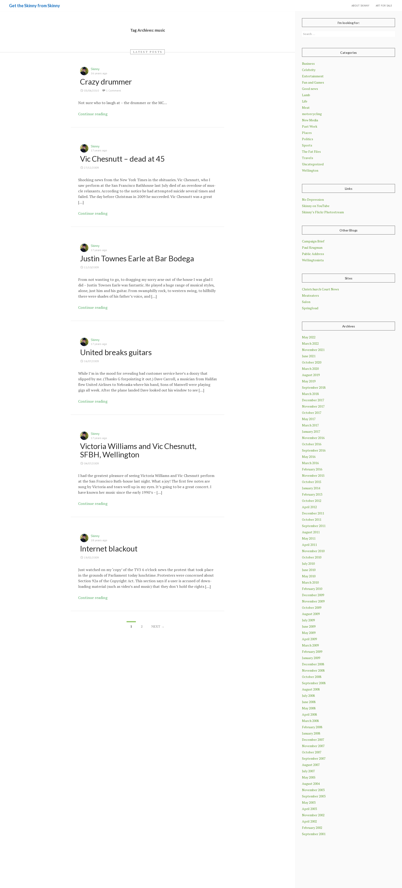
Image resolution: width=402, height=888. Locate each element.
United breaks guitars (116, 352)
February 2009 (312, 651)
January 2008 (311, 733)
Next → (157, 626)
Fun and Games (313, 82)
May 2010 (308, 576)
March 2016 (310, 463)
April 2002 (309, 821)
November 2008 (313, 670)
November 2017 (313, 406)
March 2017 (310, 425)
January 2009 (311, 658)
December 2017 (313, 400)
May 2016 (308, 456)
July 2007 (308, 771)
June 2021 (308, 356)
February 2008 (312, 727)
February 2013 (312, 494)
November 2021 (313, 349)
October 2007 (311, 752)
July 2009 (308, 620)
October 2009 (311, 607)
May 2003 (308, 802)
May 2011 (308, 538)
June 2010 (308, 570)
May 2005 (308, 777)
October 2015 (311, 482)
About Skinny (360, 5)
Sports (307, 145)
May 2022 (308, 337)
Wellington (310, 170)
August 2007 (311, 764)
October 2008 (311, 676)
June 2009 (308, 626)
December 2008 (313, 664)
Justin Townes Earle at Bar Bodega (137, 258)
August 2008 (311, 689)
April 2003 (309, 808)
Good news (310, 88)
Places (307, 132)
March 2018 (310, 393)
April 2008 (309, 714)
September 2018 (313, 387)
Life (304, 101)
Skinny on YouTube (315, 206)
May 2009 (308, 632)
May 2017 (308, 419)
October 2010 (311, 557)
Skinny (95, 69)
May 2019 (308, 381)
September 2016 (313, 450)
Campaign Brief (313, 241)
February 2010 (312, 588)
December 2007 (313, 739)
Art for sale (384, 5)
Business (308, 63)
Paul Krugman (312, 247)
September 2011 (313, 526)
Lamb (306, 95)
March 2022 (310, 343)
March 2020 (310, 368)
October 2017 (311, 412)
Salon (306, 301)
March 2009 (310, 645)
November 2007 (313, 746)
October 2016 (311, 444)
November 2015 (313, 475)
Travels (307, 158)
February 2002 (312, 827)
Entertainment (313, 76)
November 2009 (313, 601)
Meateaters (310, 295)
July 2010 (308, 563)
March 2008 (310, 720)
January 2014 (311, 488)
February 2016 (312, 469)
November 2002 (313, 815)
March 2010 (310, 582)
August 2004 (311, 783)
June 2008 (308, 702)
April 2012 (309, 507)
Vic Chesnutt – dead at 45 (122, 158)
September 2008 (313, 683)
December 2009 (313, 595)
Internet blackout (108, 548)
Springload (310, 308)
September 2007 (313, 758)
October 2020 (311, 362)
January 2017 (311, 431)
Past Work (309, 126)
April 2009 (309, 639)
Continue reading (92, 113)
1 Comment (113, 90)
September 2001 (313, 834)
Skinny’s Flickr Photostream (323, 212)
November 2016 (313, 437)
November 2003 (313, 790)
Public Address (313, 254)
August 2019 (311, 375)
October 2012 (311, 500)
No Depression (313, 199)
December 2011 (313, 513)
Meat (306, 107)
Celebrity (308, 70)
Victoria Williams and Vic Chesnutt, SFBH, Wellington (138, 450)
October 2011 (311, 519)
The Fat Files (311, 151)
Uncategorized (313, 164)
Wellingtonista (313, 260)
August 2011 (311, 532)
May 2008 (308, 708)
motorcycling (312, 114)
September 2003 (313, 796)
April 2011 (309, 544)
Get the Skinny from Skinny (34, 5)
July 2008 (308, 695)
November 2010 (313, 551)
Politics (307, 139)
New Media (310, 120)
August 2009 (311, 614)
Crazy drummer (106, 81)
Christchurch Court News (320, 289)
